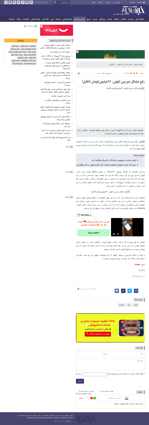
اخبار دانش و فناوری (124, 64)
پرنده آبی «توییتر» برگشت (60, 96)
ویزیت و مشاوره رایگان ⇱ (97, 334)
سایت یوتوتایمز (22, 57)
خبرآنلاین (129, 11)
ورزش (95, 19)
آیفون (136, 304)
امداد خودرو (15, 60)
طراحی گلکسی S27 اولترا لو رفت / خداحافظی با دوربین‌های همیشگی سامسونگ (57, 65)
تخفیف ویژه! (93, 233)
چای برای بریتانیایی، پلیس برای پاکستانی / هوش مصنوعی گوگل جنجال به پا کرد (55, 90)
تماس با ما (116, 2)
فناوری (111, 64)
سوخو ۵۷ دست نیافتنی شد (60, 52)
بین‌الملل (102, 19)
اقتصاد (123, 19)
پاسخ (81, 398)
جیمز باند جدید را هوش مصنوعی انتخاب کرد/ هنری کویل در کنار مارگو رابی (106, 165)
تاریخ (89, 19)
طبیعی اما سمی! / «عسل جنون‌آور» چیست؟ (57, 84)
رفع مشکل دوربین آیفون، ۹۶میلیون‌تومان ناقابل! (113, 82)
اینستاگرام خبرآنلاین (23, 2)
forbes (137, 264)
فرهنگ (116, 19)
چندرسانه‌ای (35, 19)
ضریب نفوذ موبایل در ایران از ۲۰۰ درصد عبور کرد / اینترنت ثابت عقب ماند (55, 132)
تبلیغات (100, 2)
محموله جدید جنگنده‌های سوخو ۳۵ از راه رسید (56, 125)
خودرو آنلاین (67, 19)
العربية (132, 2)
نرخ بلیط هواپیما (30, 63)
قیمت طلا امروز (16, 54)
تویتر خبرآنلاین (18, 2)
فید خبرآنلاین (31, 2)
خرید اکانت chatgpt (28, 60)
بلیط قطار (32, 57)
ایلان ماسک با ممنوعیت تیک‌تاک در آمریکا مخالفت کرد (114, 160)
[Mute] (118, 234)
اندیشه (58, 19)
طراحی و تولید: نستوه (61, 421)
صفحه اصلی (139, 19)
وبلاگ (18, 19)
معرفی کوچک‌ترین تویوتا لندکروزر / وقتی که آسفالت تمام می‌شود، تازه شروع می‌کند (55, 75)
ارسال (80, 381)
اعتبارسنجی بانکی (29, 54)
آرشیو (93, 2)
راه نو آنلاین (24, 46)
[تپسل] (77, 51)
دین (52, 19)
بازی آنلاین (15, 46)
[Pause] (114, 234)
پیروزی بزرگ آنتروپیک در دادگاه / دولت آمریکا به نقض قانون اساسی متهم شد (55, 57)
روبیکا (6, 2)
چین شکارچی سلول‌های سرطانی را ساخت (57, 102)
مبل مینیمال (14, 49)
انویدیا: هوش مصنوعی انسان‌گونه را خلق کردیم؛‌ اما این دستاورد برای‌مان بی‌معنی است (55, 110)
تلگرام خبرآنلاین (27, 2)
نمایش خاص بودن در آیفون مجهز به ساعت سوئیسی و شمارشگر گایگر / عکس (55, 46)
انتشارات (26, 19)
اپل (129, 304)
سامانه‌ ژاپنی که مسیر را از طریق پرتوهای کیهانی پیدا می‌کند (55, 118)
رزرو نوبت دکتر (17, 63)
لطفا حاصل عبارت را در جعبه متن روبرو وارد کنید (126, 374)
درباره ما (108, 2)
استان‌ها (11, 19)
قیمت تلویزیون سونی (28, 49)
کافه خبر (45, 19)
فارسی (139, 2)
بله (10, 2)
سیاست (130, 19)
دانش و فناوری (79, 19)
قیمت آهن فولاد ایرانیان (17, 52)
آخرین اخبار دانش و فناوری (60, 40)
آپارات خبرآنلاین (14, 2)
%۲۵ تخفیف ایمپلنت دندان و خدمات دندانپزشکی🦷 (98, 323)
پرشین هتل (31, 52)
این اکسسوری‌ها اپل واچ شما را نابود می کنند (55, 139)
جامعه (109, 19)
